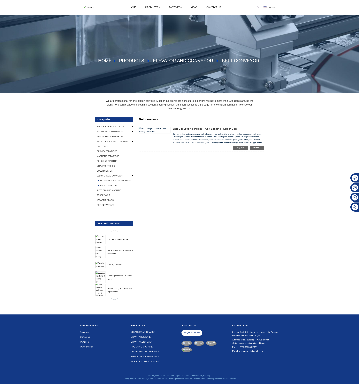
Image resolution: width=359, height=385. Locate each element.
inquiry (241, 148)
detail (256, 148)
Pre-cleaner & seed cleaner (112, 141)
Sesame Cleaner (192, 379)
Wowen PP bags (105, 200)
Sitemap (206, 376)
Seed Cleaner (154, 379)
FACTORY (174, 7)
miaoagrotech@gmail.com (251, 351)
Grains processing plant (111, 136)
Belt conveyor (240, 60)
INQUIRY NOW (192, 332)
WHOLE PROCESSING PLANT (145, 356)
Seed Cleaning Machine (211, 379)
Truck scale (103, 195)
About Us (84, 332)
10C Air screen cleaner (118, 239)
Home (133, 7)
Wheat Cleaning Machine (173, 379)
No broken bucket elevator (115, 181)
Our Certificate (86, 347)
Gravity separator (107, 151)
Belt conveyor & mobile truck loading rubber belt (205, 128)
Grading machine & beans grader (120, 277)
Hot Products (196, 376)
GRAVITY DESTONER (141, 337)
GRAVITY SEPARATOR (142, 342)
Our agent (84, 342)
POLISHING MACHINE (142, 347)
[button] (114, 230)
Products (151, 7)
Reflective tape (105, 205)
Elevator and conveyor (183, 60)
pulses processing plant (111, 131)
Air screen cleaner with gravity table (120, 252)
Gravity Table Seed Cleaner (135, 379)
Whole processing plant (110, 126)
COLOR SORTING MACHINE (145, 351)
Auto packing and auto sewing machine (120, 290)
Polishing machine (107, 161)
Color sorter (104, 171)
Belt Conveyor (229, 379)
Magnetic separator (108, 156)
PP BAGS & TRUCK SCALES (145, 361)
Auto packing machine (109, 190)
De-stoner (102, 146)
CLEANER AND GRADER (143, 332)
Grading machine (106, 166)
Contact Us (213, 7)
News (194, 7)
